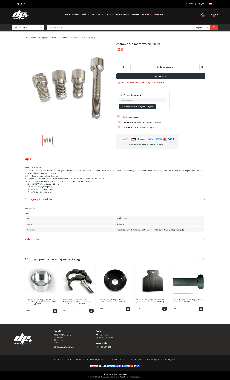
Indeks (27, 208)
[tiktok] (21, 4)
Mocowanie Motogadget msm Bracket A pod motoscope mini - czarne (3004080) (150, 301)
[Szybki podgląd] (42, 281)
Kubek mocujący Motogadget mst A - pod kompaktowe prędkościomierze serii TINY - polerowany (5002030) (42, 302)
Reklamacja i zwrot (97, 359)
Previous (198, 259)
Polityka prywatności (155, 359)
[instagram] (18, 4)
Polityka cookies (136, 359)
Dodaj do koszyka (165, 67)
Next (203, 259)
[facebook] (15, 4)
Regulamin (172, 359)
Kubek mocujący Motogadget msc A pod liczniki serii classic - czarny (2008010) (113, 301)
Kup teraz (162, 76)
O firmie (68, 359)
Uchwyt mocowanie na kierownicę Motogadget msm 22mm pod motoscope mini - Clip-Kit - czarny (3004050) (77, 302)
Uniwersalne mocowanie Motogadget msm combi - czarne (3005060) (188, 301)
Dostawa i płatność (117, 359)
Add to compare (202, 67)
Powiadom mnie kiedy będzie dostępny (137, 107)
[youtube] (24, 4)
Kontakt (57, 359)
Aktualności (80, 359)
